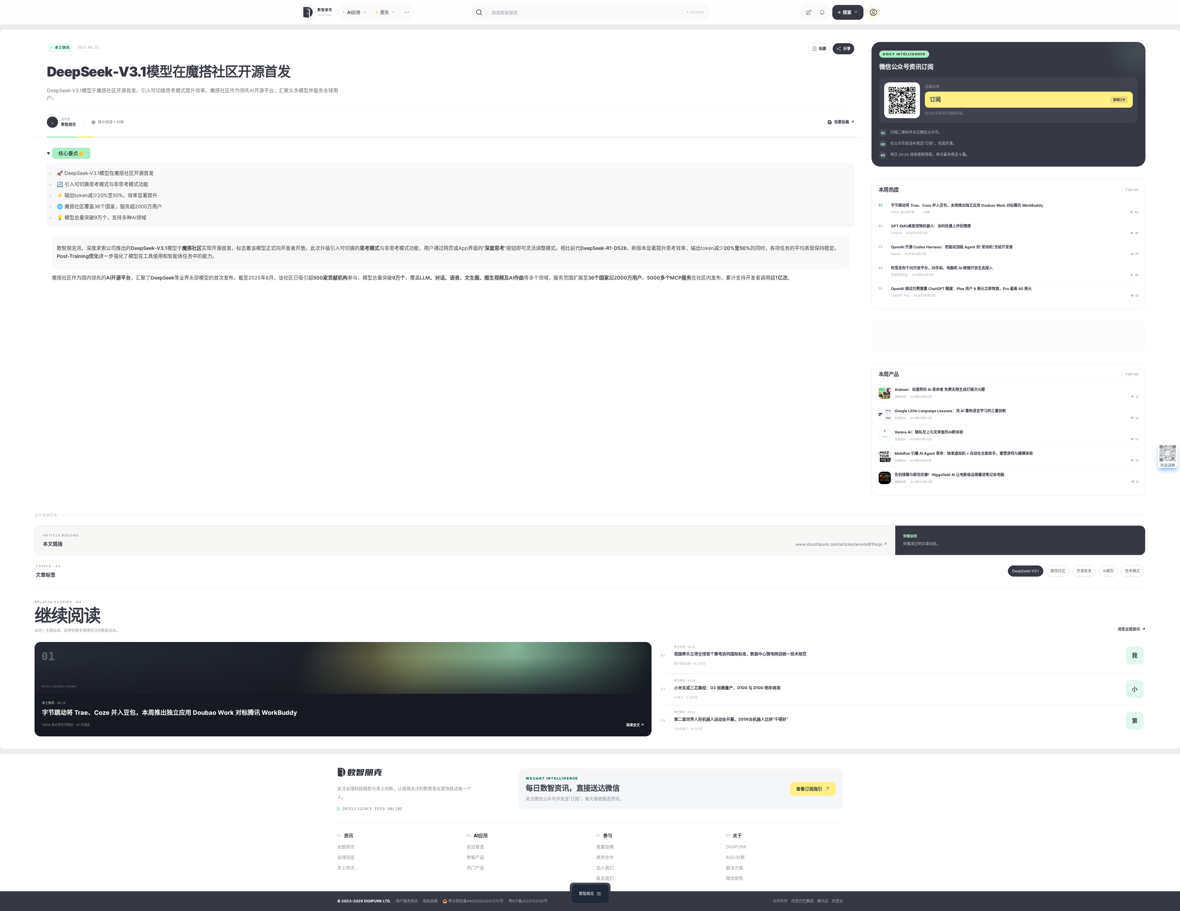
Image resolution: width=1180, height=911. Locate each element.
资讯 (384, 12)
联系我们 (605, 878)
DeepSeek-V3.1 (1025, 571)
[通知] (822, 12)
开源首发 (1084, 571)
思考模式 (1132, 571)
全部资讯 (345, 846)
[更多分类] (406, 12)
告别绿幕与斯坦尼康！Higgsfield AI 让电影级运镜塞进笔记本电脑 (949, 474)
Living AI (896, 232)
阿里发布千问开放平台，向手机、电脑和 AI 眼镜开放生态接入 (942, 268)
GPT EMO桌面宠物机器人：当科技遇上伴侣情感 (931, 226)
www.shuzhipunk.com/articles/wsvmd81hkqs (841, 544)
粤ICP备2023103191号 (528, 901)
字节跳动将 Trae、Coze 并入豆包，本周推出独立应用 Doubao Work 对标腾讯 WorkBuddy (967, 205)
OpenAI (895, 253)
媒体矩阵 (734, 878)
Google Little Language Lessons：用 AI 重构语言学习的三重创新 (950, 410)
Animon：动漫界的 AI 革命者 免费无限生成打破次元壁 (940, 389)
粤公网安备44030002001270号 (475, 901)
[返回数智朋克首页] (360, 771)
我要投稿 (605, 846)
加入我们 (605, 867)
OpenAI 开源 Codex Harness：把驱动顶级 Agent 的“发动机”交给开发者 (952, 247)
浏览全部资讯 (1131, 629)
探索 (850, 12)
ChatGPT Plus (900, 295)
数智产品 (475, 857)
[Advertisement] (450, 346)
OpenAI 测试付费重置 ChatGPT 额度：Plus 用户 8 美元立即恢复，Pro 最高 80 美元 (961, 288)
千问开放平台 (899, 274)
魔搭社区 (1057, 571)
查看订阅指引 (809, 788)
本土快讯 (62, 47)
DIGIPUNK (736, 846)
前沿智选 (475, 846)
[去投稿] (808, 12)
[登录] (873, 12)
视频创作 (900, 396)
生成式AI (900, 418)
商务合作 (605, 857)
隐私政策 (430, 901)
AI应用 (353, 12)
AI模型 (1108, 571)
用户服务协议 (407, 901)
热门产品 (475, 867)
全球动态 (345, 857)
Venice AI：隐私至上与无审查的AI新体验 (929, 432)
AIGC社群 (735, 857)
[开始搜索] (479, 12)
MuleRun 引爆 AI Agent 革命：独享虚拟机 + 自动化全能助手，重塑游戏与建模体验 (964, 453)
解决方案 (734, 867)
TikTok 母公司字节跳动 (904, 212)
